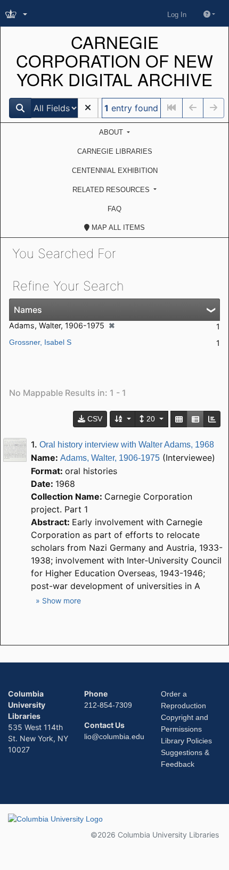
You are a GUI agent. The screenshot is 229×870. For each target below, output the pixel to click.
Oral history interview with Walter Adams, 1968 (126, 444)
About (112, 132)
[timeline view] (211, 419)
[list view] (195, 419)
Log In (176, 15)
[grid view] (178, 419)
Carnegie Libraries (114, 151)
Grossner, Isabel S (40, 342)
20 (150, 419)
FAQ (114, 209)
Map (117, 227)
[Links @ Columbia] (17, 14)
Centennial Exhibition (115, 171)
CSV (93, 419)
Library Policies (186, 740)
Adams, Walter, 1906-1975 (110, 457)
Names (28, 309)
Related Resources (112, 190)
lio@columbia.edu (114, 736)
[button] (58, 600)
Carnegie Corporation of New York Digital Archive (114, 61)
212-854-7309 (108, 705)
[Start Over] (88, 108)
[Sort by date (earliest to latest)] (123, 419)
